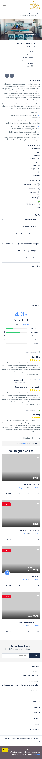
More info (36, 754)
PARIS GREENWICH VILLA (29, 622)
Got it (5, 750)
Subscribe (34, 656)
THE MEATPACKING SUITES (28, 530)
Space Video (31, 35)
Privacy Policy (35, 729)
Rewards (37, 712)
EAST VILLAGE (33, 576)
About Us (37, 707)
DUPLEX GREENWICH (30, 484)
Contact (37, 724)
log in (24, 443)
